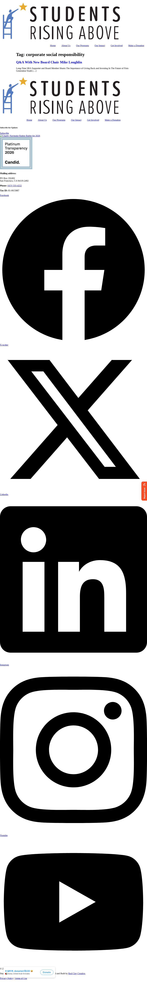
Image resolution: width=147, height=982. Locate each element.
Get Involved (117, 45)
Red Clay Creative (76, 973)
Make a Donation (136, 45)
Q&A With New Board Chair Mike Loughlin (49, 62)
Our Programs (82, 45)
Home (53, 45)
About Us (65, 45)
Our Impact (100, 45)
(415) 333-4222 (14, 185)
